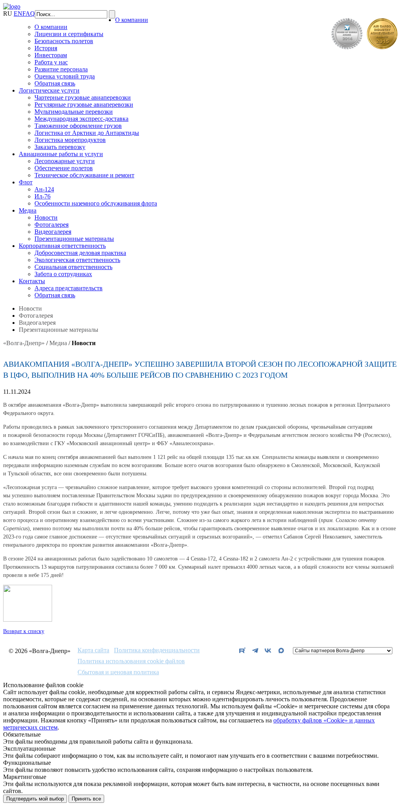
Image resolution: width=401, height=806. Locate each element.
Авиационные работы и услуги (61, 154)
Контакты (32, 281)
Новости (46, 217)
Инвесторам (50, 55)
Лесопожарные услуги (64, 161)
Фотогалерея (51, 224)
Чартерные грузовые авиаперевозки (82, 97)
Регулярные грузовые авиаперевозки (83, 104)
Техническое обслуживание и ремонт (84, 175)
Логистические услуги (49, 90)
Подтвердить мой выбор (35, 799)
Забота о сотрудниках (63, 274)
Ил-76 (42, 196)
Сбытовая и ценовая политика (118, 672)
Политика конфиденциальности (157, 650)
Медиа (27, 210)
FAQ (28, 13)
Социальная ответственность (73, 267)
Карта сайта (93, 650)
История (45, 48)
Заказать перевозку (59, 147)
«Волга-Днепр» (24, 343)
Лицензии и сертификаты (68, 34)
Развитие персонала (61, 69)
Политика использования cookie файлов (131, 661)
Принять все (86, 799)
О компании (131, 19)
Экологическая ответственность (77, 260)
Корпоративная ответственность (62, 245)
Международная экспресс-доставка (81, 118)
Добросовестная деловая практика (80, 252)
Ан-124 (44, 189)
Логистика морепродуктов (70, 139)
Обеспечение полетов (63, 168)
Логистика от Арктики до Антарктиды (86, 132)
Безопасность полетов (63, 41)
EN (18, 13)
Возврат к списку (23, 631)
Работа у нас (51, 62)
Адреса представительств (68, 288)
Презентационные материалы (74, 238)
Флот (26, 182)
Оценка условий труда (64, 76)
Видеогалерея (52, 231)
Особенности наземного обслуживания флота (95, 203)
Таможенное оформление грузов (78, 125)
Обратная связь (54, 83)
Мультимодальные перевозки (73, 111)
